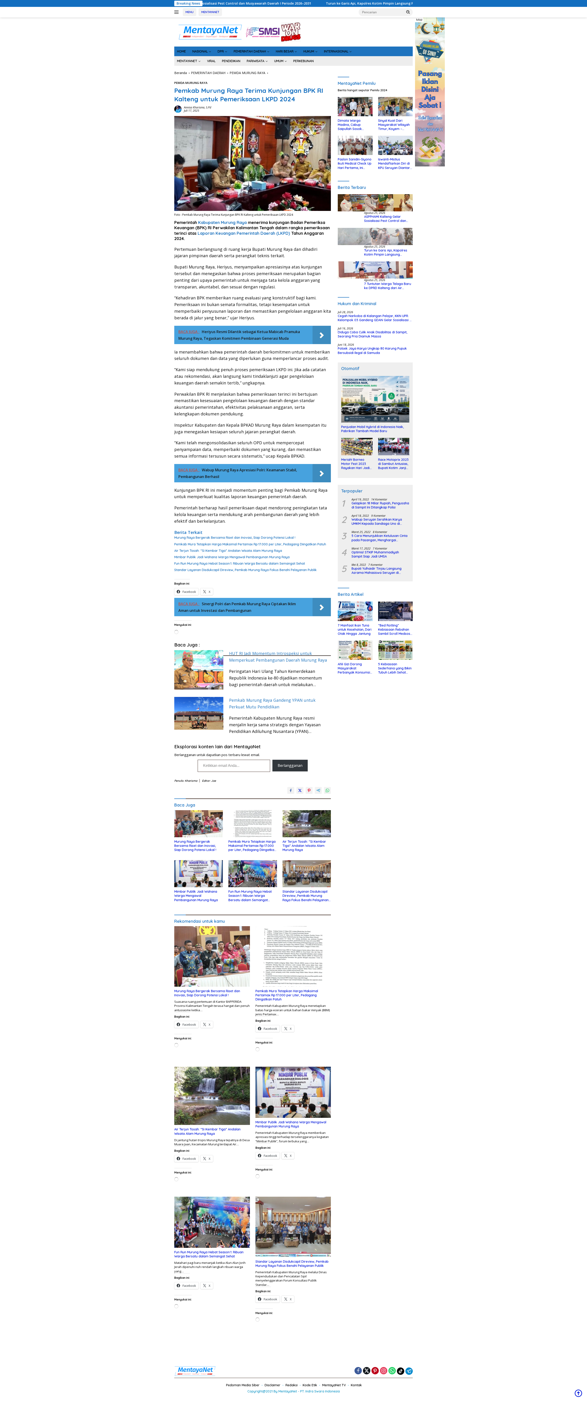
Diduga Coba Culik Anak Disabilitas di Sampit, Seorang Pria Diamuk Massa (372, 334)
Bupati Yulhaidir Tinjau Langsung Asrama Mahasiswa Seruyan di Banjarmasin (376, 571)
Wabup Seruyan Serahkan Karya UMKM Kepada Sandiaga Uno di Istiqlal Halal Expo (377, 521)
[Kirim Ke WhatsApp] (327, 790)
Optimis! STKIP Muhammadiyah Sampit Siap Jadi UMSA (375, 554)
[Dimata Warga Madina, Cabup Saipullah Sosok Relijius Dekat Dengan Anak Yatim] (355, 106)
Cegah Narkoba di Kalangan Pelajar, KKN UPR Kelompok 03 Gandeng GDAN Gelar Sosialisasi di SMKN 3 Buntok (375, 318)
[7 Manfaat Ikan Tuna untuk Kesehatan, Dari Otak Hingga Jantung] (355, 611)
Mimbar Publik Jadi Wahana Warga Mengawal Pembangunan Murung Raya (232, 557)
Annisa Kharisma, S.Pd (197, 107)
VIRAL (211, 61)
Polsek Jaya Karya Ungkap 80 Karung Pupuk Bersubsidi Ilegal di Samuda (372, 351)
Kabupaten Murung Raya (222, 222)
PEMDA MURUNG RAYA (191, 83)
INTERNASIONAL (336, 51)
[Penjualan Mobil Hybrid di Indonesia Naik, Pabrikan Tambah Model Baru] (375, 399)
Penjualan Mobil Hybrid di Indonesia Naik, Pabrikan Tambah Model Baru (372, 429)
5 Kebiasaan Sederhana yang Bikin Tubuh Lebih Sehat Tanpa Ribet (395, 668)
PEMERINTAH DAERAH (250, 51)
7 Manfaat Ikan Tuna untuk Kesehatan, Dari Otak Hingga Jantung (354, 629)
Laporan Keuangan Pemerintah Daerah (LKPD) (243, 233)
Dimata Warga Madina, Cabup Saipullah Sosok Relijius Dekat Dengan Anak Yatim (354, 125)
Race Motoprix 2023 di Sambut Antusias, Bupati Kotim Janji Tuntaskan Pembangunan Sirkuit (393, 464)
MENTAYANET (210, 12)
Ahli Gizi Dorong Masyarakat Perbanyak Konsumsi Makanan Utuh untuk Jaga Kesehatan (354, 668)
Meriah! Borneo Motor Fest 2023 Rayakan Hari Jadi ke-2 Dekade (355, 464)
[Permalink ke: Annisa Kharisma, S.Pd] (178, 109)
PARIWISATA (255, 61)
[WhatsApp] (392, 1371)
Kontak (356, 1385)
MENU (190, 12)
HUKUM (308, 51)
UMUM (278, 61)
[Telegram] (409, 1371)
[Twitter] (366, 1371)
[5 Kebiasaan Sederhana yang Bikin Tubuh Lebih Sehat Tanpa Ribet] (395, 650)
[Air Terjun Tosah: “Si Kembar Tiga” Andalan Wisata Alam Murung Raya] (306, 823)
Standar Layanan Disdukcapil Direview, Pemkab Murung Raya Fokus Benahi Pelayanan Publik (245, 570)
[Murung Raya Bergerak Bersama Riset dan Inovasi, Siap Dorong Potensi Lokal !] (198, 823)
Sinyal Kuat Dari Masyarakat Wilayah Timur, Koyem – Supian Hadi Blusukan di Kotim (394, 125)
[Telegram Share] (318, 790)
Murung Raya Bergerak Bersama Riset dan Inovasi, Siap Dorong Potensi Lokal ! (234, 538)
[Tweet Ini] (299, 790)
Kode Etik (310, 1385)
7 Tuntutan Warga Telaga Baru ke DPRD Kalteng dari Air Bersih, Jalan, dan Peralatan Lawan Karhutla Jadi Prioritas (387, 286)
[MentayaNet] (210, 31)
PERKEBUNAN (303, 61)
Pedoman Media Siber (243, 1385)
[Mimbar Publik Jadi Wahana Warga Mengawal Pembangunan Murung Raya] (198, 873)
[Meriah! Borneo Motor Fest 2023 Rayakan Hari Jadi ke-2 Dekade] (356, 446)
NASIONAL (200, 51)
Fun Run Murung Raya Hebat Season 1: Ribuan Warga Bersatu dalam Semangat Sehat (239, 563)
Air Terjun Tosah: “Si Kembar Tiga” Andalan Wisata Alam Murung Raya (228, 551)
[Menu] (177, 12)
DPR (221, 51)
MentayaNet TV (334, 1385)
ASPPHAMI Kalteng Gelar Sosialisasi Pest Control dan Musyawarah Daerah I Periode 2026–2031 (387, 219)
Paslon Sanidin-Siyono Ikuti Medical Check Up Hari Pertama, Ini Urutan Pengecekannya (354, 163)
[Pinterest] (375, 1371)
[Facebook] (358, 1371)
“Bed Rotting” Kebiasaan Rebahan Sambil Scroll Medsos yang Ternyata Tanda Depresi (394, 629)
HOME (181, 51)
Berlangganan (290, 765)
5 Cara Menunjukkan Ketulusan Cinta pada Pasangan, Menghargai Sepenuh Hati (379, 538)
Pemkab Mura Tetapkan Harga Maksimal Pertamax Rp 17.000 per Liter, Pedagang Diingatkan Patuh (250, 544)
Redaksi (291, 1385)
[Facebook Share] (290, 790)
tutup (419, 19)
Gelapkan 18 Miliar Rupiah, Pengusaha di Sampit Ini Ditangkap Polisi (380, 505)
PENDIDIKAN (231, 61)
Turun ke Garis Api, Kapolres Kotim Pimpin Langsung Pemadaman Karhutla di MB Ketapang (262, 3)
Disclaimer (272, 1385)
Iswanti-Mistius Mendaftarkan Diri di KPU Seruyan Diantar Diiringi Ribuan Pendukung (394, 163)
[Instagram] (383, 1371)
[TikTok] (400, 1371)
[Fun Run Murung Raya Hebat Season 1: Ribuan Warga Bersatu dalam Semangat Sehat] (252, 873)
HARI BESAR (285, 51)
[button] (408, 12)
